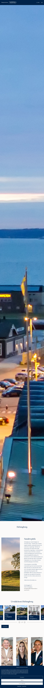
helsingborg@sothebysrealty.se (30, 588)
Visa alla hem (5, 626)
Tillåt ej (22, 680)
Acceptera (22, 677)
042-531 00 (26, 590)
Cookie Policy (19, 686)
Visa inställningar (22, 683)
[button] (18, 622)
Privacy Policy (24, 686)
